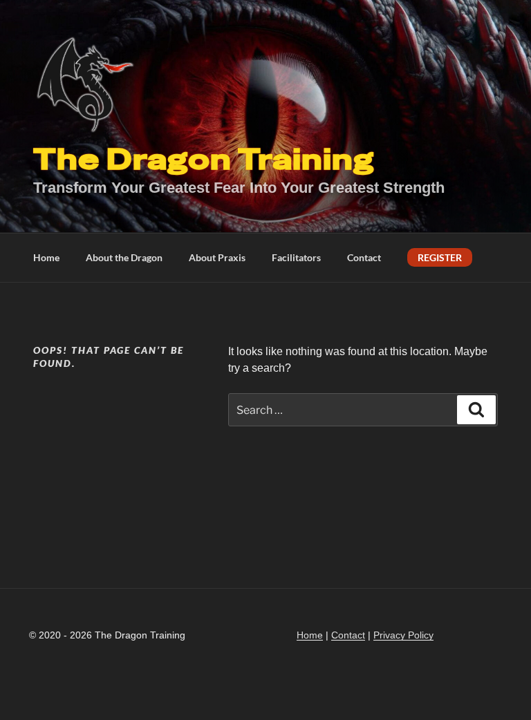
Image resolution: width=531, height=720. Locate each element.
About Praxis (217, 257)
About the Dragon (124, 257)
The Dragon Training (204, 159)
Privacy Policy (403, 635)
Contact (364, 257)
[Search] (476, 409)
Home (46, 257)
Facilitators (296, 257)
